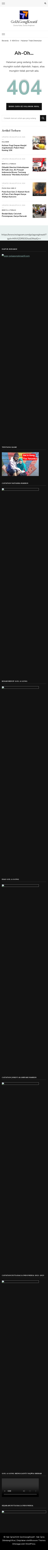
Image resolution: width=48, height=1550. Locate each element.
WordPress (30, 1544)
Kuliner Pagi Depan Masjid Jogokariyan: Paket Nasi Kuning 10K (14, 148)
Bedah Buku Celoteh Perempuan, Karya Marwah (14, 215)
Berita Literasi (9, 164)
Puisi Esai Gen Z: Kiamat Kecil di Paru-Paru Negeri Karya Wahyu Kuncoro (16, 194)
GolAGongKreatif (24, 21)
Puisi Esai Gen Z (9, 188)
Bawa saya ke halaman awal (24, 106)
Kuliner (5, 142)
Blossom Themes (38, 1540)
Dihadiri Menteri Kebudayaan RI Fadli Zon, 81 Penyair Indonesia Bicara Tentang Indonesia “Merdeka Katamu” (15, 171)
